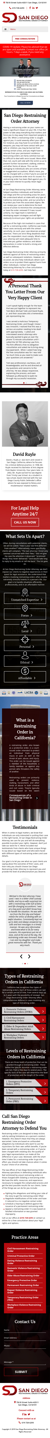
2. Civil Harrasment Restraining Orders (14, 1019)
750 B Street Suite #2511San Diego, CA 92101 (27, 1403)
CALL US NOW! (25, 103)
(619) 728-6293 (26, 1218)
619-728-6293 (18, 8)
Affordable (25, 678)
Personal (25, 647)
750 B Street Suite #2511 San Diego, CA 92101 (26, 2)
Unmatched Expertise (25, 600)
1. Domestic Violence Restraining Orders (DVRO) (18, 1010)
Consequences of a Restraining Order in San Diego (20, 798)
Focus (25, 615)
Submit (21, 1372)
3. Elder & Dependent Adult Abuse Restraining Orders (18, 1028)
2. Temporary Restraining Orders (19, 1091)
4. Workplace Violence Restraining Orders (15, 1036)
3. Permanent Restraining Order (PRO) (19, 1100)
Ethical (25, 662)
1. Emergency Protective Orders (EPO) (19, 1083)
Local (25, 631)
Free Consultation (25, 38)
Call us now (25, 522)
